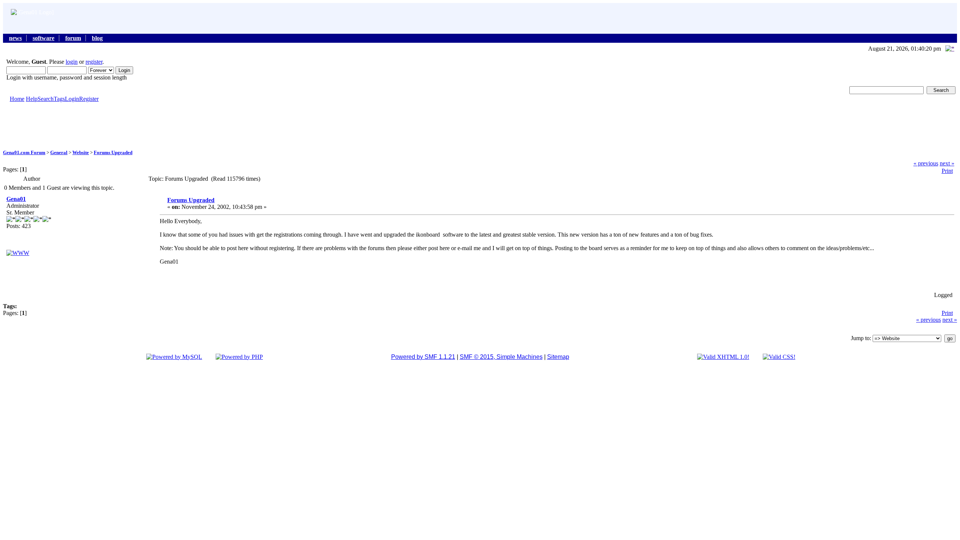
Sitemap (558, 357)
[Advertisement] (480, 125)
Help (32, 99)
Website (80, 152)
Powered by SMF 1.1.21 (423, 357)
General (59, 152)
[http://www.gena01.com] (17, 253)
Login (72, 99)
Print (947, 171)
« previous (926, 163)
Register (89, 99)
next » (947, 163)
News (15, 38)
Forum (73, 38)
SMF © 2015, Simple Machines (501, 357)
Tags (59, 99)
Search (46, 99)
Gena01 (16, 199)
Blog (97, 38)
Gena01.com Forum (24, 152)
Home (17, 99)
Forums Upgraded (113, 152)
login (72, 61)
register (94, 61)
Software (43, 38)
